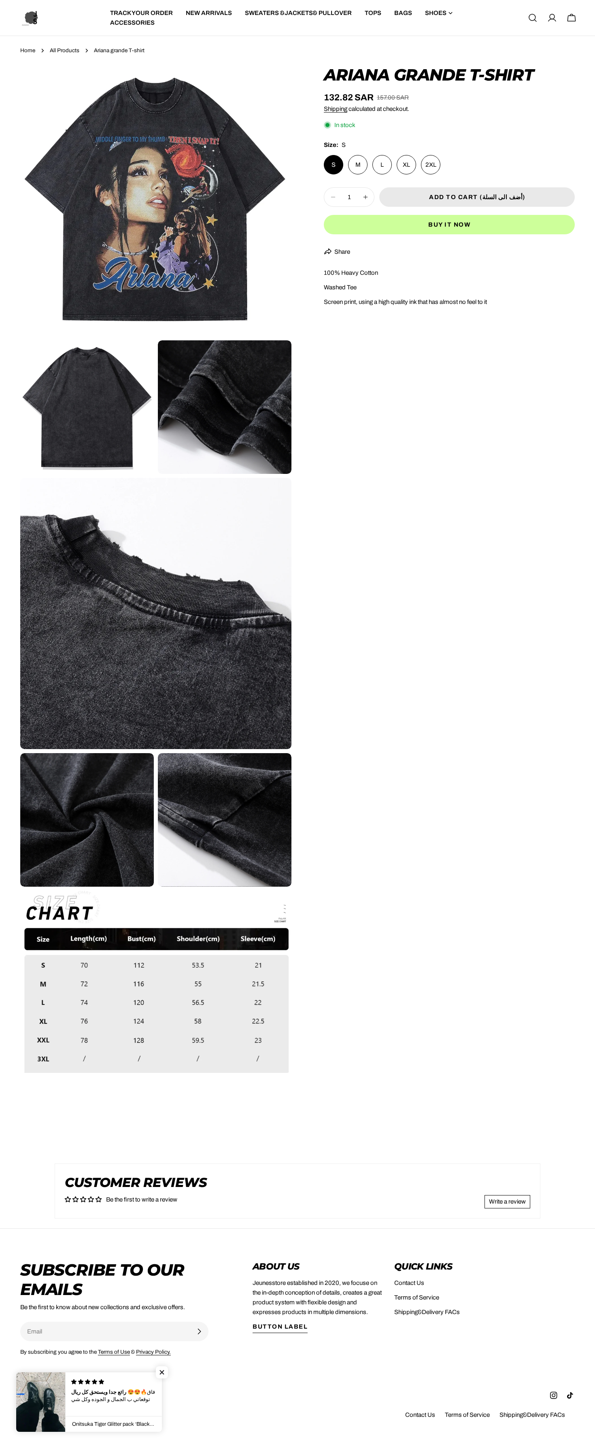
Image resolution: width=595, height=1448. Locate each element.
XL (406, 164)
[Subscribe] (199, 1331)
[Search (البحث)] (533, 18)
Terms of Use (114, 1352)
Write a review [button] (507, 1201)
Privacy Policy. (153, 1352)
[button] (162, 1372)
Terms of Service (416, 1297)
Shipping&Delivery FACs (427, 1312)
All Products (64, 50)
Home (27, 50)
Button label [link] (280, 1326)
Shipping (335, 109)
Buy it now (449, 224)
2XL (430, 164)
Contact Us (409, 1283)
